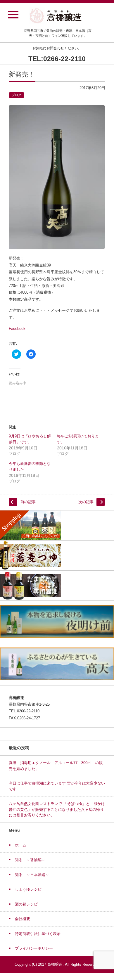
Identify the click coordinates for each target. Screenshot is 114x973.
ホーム (20, 845)
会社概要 (22, 919)
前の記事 (28, 502)
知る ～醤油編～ (30, 860)
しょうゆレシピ (28, 889)
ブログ (16, 95)
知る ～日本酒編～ (32, 874)
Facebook (17, 328)
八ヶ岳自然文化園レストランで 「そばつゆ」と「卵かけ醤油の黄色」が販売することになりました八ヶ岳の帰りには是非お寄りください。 (57, 809)
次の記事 (86, 502)
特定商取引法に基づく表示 (38, 934)
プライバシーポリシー (34, 948)
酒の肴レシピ (26, 904)
